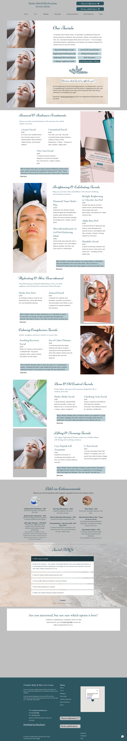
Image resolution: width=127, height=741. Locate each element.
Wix (38, 739)
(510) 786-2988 (67, 622)
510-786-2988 (35, 713)
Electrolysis (63, 696)
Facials (62, 691)
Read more (23, 176)
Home (61, 688)
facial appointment (67, 96)
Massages (62, 693)
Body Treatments (65, 702)
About (62, 705)
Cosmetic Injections (65, 699)
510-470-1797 (36, 715)
